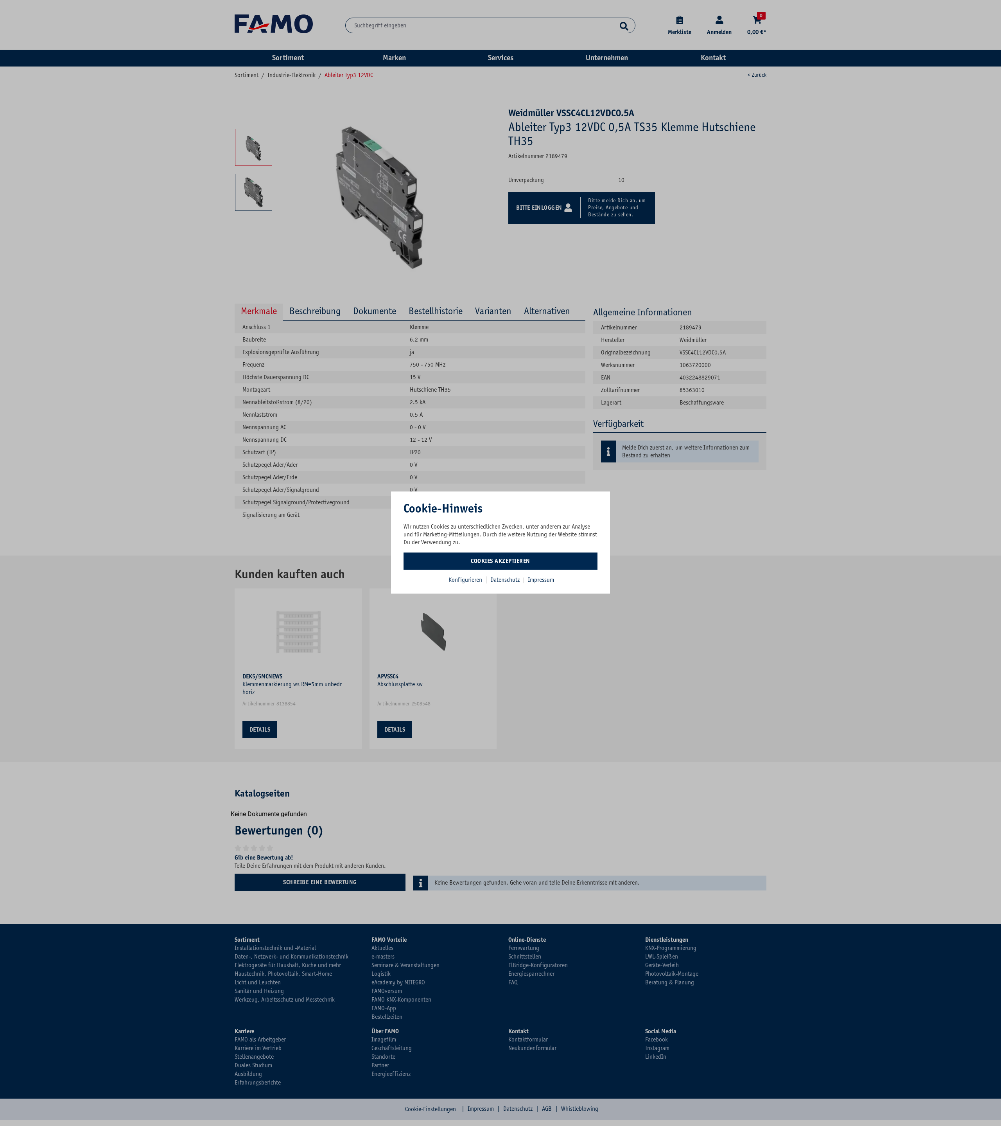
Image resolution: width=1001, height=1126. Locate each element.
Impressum (541, 579)
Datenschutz (505, 579)
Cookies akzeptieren (500, 561)
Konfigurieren (465, 579)
